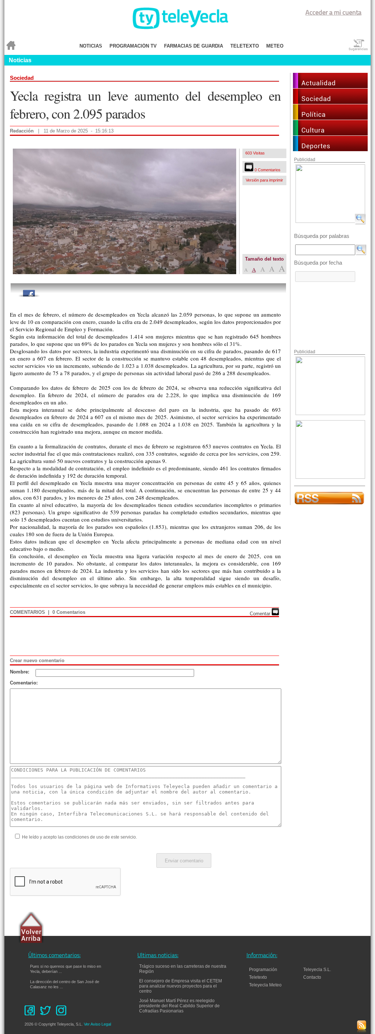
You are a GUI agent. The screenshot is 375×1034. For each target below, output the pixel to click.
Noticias (20, 60)
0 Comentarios (267, 170)
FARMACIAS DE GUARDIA (193, 46)
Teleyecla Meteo (265, 985)
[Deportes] (330, 149)
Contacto (315, 977)
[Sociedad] (330, 102)
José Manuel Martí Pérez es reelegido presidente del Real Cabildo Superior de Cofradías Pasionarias (179, 1006)
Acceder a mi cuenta (333, 13)
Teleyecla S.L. (317, 969)
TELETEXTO (244, 46)
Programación (263, 969)
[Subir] (31, 928)
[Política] (330, 118)
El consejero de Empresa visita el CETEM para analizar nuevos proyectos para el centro (180, 986)
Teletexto (258, 977)
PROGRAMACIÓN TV (133, 46)
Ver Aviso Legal (97, 1024)
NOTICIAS (90, 46)
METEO (274, 46)
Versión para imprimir (264, 180)
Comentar (261, 613)
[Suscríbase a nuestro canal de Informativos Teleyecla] (329, 503)
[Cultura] (330, 133)
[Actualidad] (330, 86)
